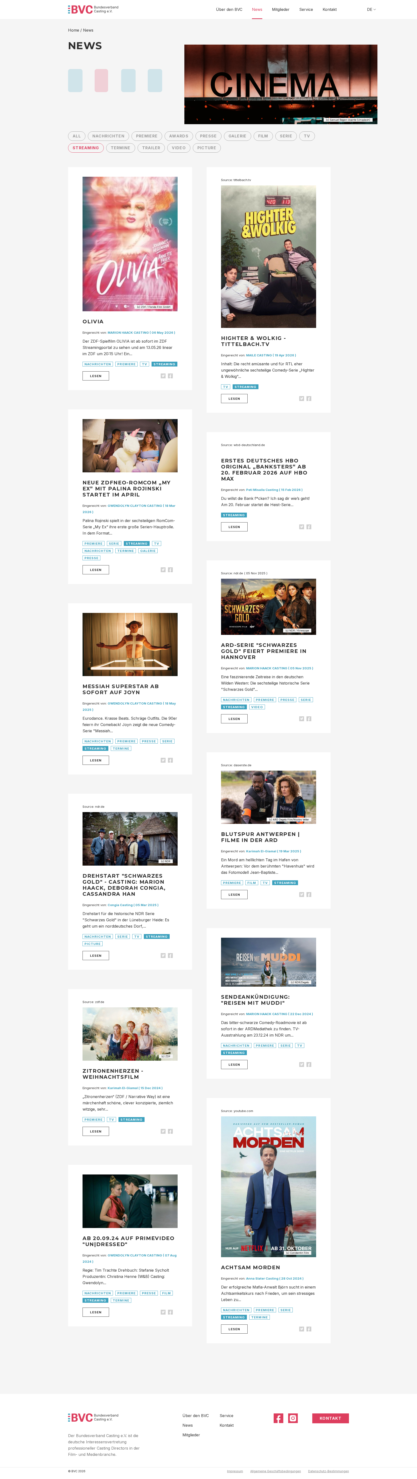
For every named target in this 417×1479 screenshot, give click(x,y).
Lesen (96, 376)
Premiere (147, 136)
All (77, 136)
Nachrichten (108, 136)
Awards (178, 136)
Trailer (151, 147)
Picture (206, 147)
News (257, 9)
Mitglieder (281, 9)
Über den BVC (229, 9)
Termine (121, 147)
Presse (208, 136)
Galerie (238, 136)
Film (263, 136)
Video (179, 147)
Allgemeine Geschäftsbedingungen (275, 1471)
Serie (286, 136)
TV (307, 136)
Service (306, 9)
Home (73, 30)
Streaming (86, 147)
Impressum (235, 1471)
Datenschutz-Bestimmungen (328, 1471)
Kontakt (330, 9)
